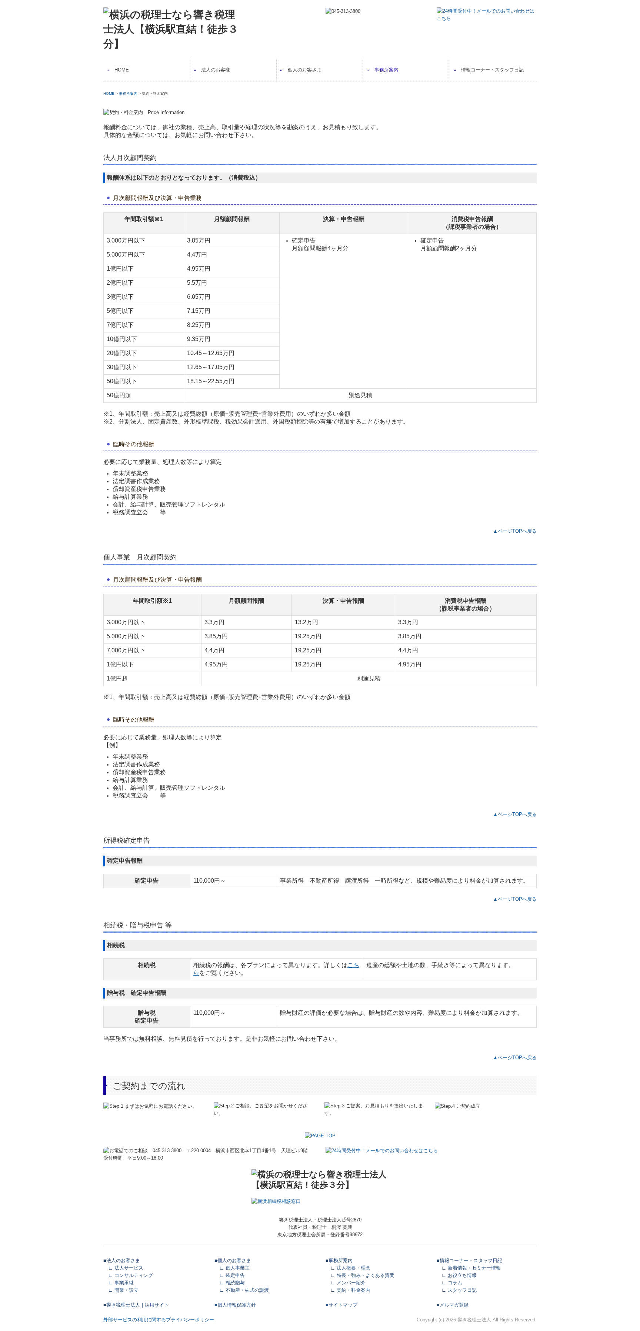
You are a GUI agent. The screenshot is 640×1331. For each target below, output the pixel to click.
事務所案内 (386, 70)
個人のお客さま (304, 70)
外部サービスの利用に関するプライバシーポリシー (158, 1319)
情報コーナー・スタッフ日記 (492, 70)
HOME (121, 70)
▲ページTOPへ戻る (515, 531)
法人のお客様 (215, 70)
